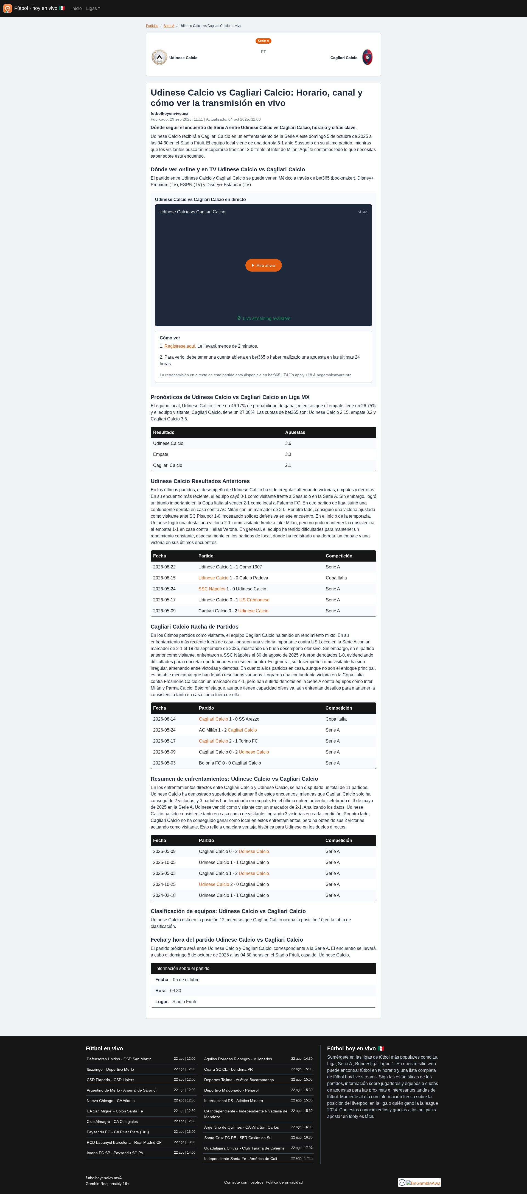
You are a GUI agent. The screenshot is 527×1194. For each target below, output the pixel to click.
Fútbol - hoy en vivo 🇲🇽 (39, 8)
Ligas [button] (91, 8)
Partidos (152, 26)
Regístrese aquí (179, 346)
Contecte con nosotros (244, 1182)
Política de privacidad (284, 1182)
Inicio (76, 8)
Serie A (169, 26)
